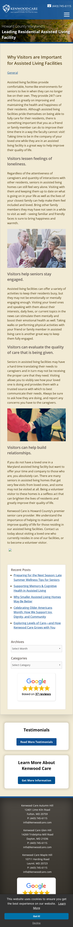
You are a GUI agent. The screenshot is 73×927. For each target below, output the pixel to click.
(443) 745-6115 (61, 6)
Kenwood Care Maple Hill (37, 855)
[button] (36, 687)
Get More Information (36, 780)
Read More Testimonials (36, 742)
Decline (36, 923)
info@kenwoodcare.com (37, 822)
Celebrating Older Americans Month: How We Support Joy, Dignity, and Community (33, 612)
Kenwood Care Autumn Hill (37, 805)
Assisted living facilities (22, 289)
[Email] (10, 551)
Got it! (36, 916)
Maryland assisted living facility (27, 467)
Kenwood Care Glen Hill (37, 830)
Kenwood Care (17, 511)
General (12, 73)
